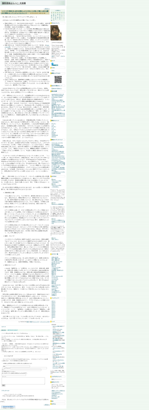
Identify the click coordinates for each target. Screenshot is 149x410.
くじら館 (55, 363)
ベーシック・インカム (57, 142)
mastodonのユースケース (58, 94)
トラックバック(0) (44, 321)
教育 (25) (54, 273)
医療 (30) (54, 282)
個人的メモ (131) (56, 263)
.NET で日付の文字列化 (57, 95)
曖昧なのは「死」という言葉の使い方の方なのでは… (58, 106)
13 (61, 15)
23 (53, 18)
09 (53, 15)
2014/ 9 (53, 312)
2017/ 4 (53, 301)
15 (51, 17)
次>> (48, 8)
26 (59, 18)
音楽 (31, 321)
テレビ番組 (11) (55, 290)
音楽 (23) (54, 274)
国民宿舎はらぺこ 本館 (58, 332)
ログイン (53, 403)
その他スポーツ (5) (56, 292)
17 (55, 17)
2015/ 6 (53, 308)
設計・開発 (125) (56, 258)
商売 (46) (54, 283)
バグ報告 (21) (55, 268)
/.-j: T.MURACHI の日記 (58, 335)
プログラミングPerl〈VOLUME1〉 (56, 181)
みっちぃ (54, 123)
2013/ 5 (53, 317)
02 (53, 14)
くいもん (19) (55, 279)
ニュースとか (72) (56, 284)
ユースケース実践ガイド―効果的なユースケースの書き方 (58, 222)
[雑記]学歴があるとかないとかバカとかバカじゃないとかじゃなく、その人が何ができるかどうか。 (58, 158)
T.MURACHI (55, 135)
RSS (52, 401)
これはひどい (55, 150)
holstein (53, 133)
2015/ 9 (53, 305)
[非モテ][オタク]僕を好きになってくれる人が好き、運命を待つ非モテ (58, 153)
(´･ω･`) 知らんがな (57, 354)
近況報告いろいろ (56, 104)
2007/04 (57, 10)
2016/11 (54, 302)
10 (55, 15)
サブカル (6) (55, 277)
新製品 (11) (54, 286)
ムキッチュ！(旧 (57, 366)
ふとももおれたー (57, 351)
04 (57, 14)
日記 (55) (54, 266)
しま (53, 125)
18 (57, 17)
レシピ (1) (54, 293)
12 (59, 15)
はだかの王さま (55, 144)
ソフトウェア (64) (56, 267)
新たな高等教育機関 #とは (58, 113)
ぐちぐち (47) (55, 287)
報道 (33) (54, 271)
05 (59, 14)
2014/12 (54, 311)
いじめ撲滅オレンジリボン (58, 172)
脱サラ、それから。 (57, 108)
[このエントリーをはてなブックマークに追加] (52, 64)
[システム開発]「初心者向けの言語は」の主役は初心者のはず (58, 169)
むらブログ (55, 367)
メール (56, 372)
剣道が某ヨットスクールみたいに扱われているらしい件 (58, 116)
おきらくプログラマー (58, 360)
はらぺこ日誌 (56, 326)
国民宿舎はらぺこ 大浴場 (14, 3)
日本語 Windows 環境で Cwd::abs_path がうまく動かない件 (58, 101)
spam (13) (54, 289)
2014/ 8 (53, 314)
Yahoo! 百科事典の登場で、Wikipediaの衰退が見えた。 (58, 147)
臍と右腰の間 (56, 338)
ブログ (62, 56)
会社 (53, 56)
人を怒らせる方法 (56, 173)
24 (55, 18)
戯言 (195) (54, 264)
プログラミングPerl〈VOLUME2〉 (56, 186)
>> (60, 10)
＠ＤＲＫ (3, 330)
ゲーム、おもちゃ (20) (57, 276)
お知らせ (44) (55, 257)
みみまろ (54, 136)
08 (51, 15)
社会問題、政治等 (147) (57, 270)
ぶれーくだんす (57, 348)
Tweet (53, 70)
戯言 (28, 321)
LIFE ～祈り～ (55, 239)
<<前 (45, 8)
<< (55, 10)
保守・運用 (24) (55, 260)
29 (51, 20)
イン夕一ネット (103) (57, 261)
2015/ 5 (53, 309)
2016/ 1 (53, 304)
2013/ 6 (53, 315)
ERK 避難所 (56, 340)
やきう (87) (54, 280)
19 (59, 17)
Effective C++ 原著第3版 (57, 204)
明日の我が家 (56, 357)
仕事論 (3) (54, 295)
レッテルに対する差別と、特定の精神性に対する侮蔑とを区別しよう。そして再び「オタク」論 (58, 164)
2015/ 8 (53, 307)
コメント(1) (36, 321)
